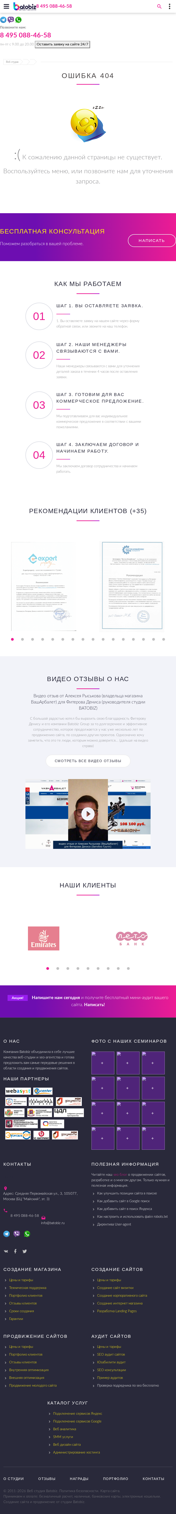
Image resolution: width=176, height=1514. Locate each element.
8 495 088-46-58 (54, 6)
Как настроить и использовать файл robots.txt (132, 1216)
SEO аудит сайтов (111, 1354)
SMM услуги (63, 1437)
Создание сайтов (117, 1269)
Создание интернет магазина (120, 1303)
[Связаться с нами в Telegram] (4, 21)
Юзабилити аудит (111, 1362)
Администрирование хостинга (76, 1452)
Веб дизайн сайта (67, 1444)
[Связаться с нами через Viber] (11, 21)
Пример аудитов (110, 1378)
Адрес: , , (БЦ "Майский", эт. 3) (40, 1196)
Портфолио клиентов (25, 1295)
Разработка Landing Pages (117, 1311)
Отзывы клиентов (23, 1303)
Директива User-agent (114, 1224)
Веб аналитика (64, 1429)
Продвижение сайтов (35, 1336)
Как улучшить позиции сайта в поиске (127, 1193)
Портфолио (116, 1479)
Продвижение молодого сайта (33, 1385)
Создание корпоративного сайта (122, 1295)
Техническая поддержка (27, 1288)
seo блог (120, 1174)
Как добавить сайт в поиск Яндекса (124, 1209)
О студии (13, 1479)
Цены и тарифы (21, 1280)
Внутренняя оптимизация (29, 1370)
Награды (79, 1479)
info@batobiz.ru (53, 1223)
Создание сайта (16, 1502)
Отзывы (46, 1479)
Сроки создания (21, 1311)
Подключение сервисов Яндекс (77, 1413)
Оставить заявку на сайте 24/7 (62, 44)
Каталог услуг (67, 1403)
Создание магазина (32, 1269)
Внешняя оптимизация (26, 1378)
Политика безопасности (78, 1491)
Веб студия (12, 61)
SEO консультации (111, 1370)
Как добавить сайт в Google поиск (123, 1201)
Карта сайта (109, 1491)
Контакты (153, 1479)
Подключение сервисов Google (77, 1421)
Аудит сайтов (111, 1336)
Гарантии (16, 1319)
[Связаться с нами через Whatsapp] (19, 21)
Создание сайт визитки (115, 1288)
